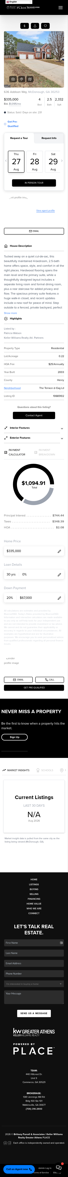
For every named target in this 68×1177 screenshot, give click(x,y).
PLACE (46, 1137)
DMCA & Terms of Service (36, 1172)
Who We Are (34, 908)
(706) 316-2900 (34, 1109)
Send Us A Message (34, 1013)
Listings (34, 884)
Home (34, 879)
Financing (34, 899)
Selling (34, 894)
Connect (33, 913)
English (13, 1)
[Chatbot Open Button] (58, 1167)
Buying (34, 889)
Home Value (34, 903)
